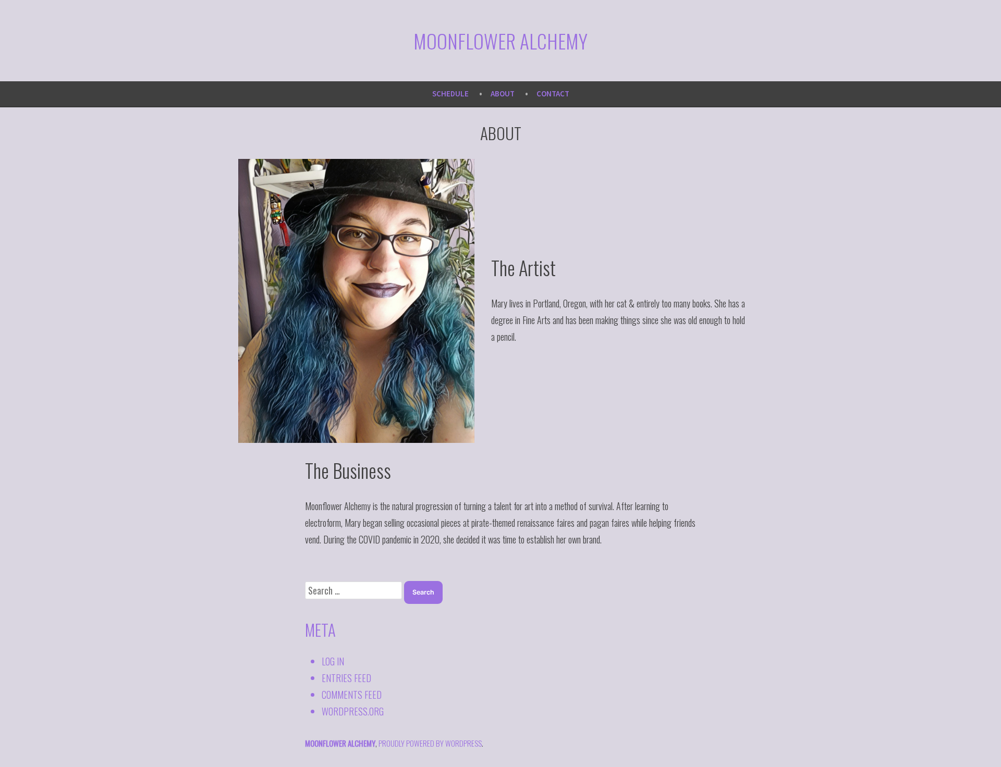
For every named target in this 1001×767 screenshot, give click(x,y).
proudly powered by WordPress (430, 743)
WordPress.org (353, 711)
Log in (333, 661)
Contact (552, 93)
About (503, 93)
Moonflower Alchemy (500, 40)
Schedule (450, 93)
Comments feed (352, 694)
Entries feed (346, 678)
